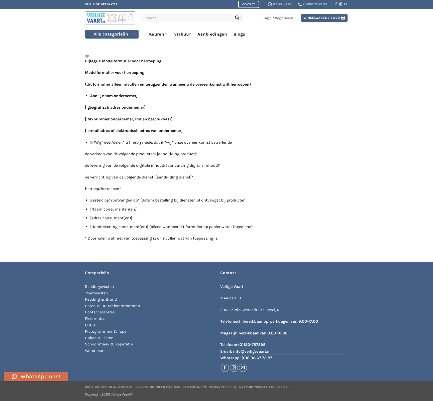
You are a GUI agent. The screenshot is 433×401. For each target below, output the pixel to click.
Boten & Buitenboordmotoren (112, 305)
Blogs (239, 34)
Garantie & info (195, 386)
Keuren (156, 34)
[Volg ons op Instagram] (340, 4)
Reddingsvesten (99, 286)
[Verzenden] (237, 18)
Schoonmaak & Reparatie (109, 344)
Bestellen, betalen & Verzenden (108, 386)
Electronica (95, 318)
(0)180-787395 (251, 344)
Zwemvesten (96, 293)
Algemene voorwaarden (256, 386)
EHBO (90, 325)
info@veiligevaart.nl (252, 351)
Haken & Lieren (99, 337)
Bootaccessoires (100, 312)
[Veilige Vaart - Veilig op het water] (110, 18)
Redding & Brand (101, 299)
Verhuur (182, 34)
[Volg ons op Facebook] (336, 4)
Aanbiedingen (212, 34)
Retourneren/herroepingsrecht (157, 386)
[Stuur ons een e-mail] (345, 4)
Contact (282, 386)
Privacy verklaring (223, 386)
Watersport (95, 350)
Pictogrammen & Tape (105, 331)
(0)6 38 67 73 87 (257, 357)
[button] (324, 18)
